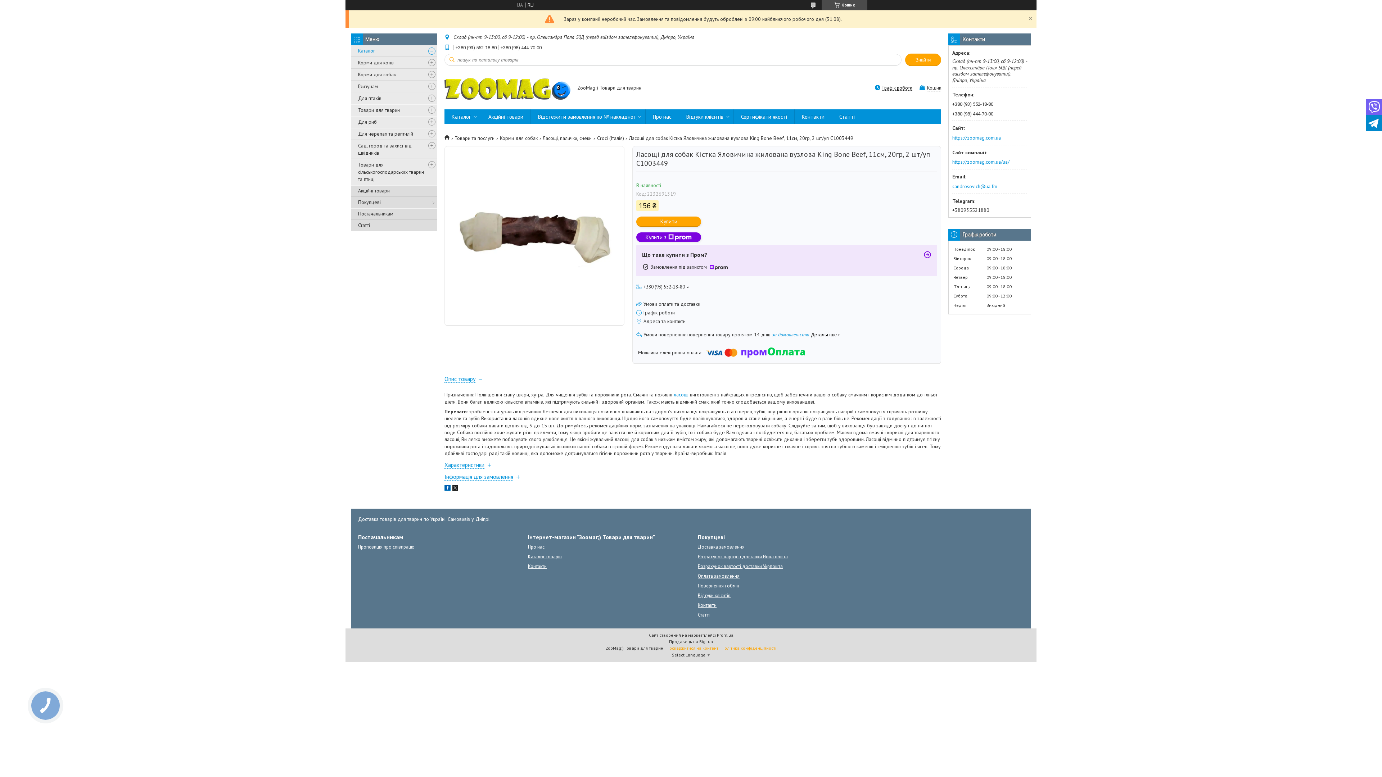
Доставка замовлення (721, 547)
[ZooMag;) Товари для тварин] (507, 88)
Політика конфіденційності (749, 648)
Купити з (656, 237)
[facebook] (447, 489)
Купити (668, 221)
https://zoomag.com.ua (976, 138)
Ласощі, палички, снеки (567, 138)
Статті (364, 225)
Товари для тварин (379, 110)
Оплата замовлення (719, 576)
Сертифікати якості (764, 116)
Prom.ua (725, 635)
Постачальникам (375, 213)
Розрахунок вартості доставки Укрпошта (740, 566)
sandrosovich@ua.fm (974, 186)
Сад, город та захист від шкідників (385, 149)
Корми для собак (377, 74)
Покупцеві (369, 202)
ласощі (681, 394)
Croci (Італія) (610, 138)
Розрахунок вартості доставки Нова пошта (743, 557)
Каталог (366, 50)
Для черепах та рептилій (385, 134)
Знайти (923, 60)
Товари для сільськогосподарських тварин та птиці (391, 172)
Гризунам (368, 86)
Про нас (662, 116)
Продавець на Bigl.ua (691, 641)
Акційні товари (374, 190)
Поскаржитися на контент (692, 648)
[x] (455, 489)
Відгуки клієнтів (704, 116)
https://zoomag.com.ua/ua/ (981, 162)
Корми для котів (376, 62)
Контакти (813, 116)
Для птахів (369, 98)
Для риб (367, 122)
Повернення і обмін (718, 586)
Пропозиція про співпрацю (386, 547)
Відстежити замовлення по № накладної (586, 116)
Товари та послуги (474, 138)
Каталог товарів (545, 557)
